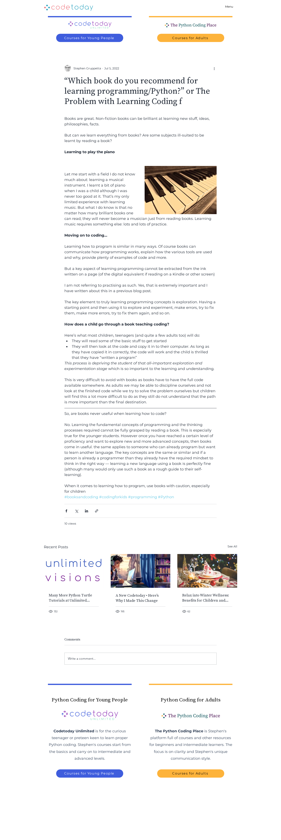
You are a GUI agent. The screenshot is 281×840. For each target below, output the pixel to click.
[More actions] (214, 68)
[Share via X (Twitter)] (76, 511)
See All (232, 546)
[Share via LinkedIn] (86, 511)
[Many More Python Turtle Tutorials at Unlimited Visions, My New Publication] (74, 571)
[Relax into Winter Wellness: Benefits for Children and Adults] (207, 571)
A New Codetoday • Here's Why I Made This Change (137, 598)
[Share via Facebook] (66, 511)
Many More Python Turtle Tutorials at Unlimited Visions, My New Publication (73, 598)
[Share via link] (97, 511)
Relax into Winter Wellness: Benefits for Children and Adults (205, 598)
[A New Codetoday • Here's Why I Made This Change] (141, 571)
